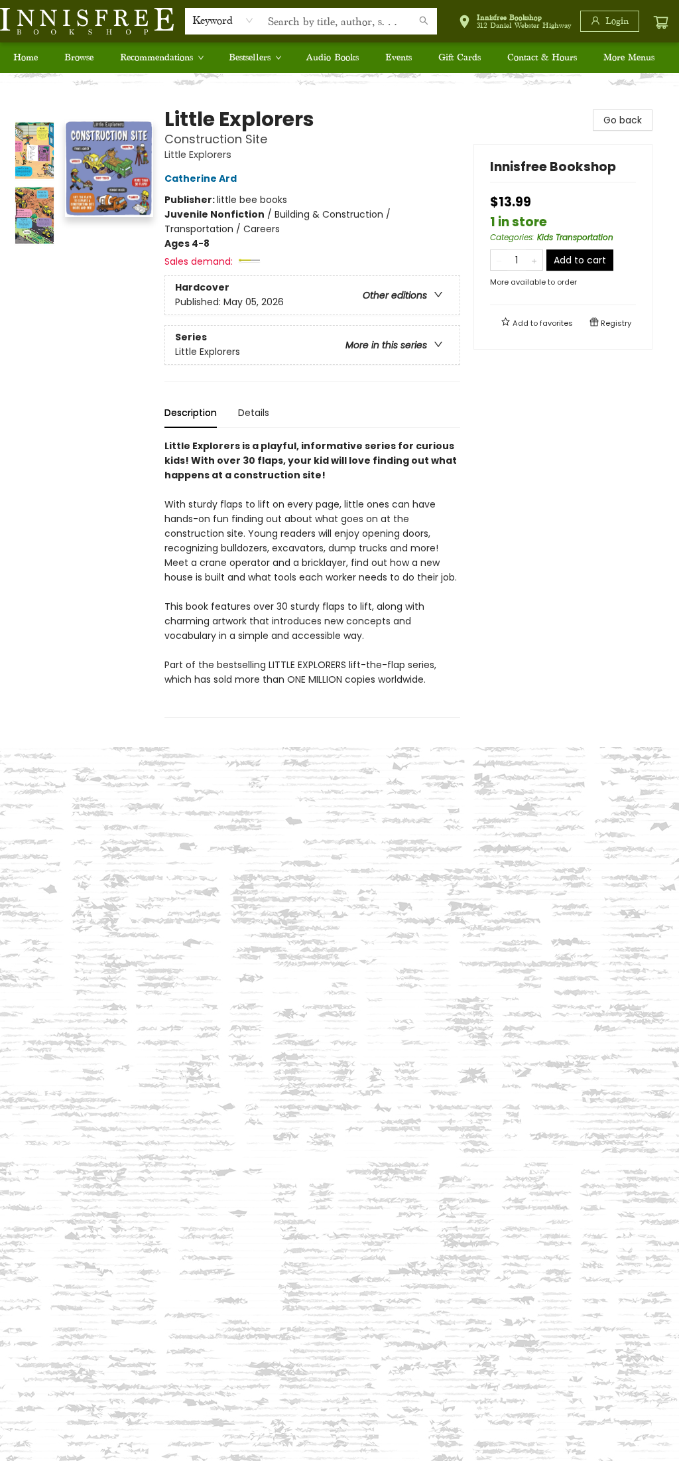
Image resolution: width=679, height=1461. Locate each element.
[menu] (339, 57)
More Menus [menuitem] (628, 57)
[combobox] (223, 20)
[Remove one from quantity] (499, 260)
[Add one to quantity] (534, 260)
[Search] (423, 21)
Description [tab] (190, 412)
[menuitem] (25, 57)
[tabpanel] (312, 578)
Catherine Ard (200, 178)
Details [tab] (253, 412)
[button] (514, 24)
